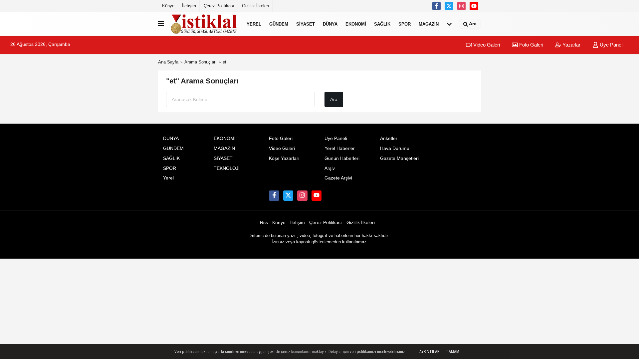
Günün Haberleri (341, 158)
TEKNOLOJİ (227, 168)
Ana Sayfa (168, 62)
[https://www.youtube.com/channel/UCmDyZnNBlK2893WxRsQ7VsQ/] (474, 6)
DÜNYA (330, 23)
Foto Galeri (530, 45)
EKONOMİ (355, 23)
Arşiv (329, 168)
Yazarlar (570, 45)
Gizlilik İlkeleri (255, 5)
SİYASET (305, 23)
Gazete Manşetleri (399, 158)
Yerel (254, 23)
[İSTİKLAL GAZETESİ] (204, 24)
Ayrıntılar (429, 351)
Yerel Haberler (339, 148)
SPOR (404, 23)
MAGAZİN (429, 23)
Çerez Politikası (219, 5)
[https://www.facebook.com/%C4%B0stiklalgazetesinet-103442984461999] (436, 6)
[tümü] (449, 24)
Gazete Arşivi (338, 178)
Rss (264, 222)
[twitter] (449, 6)
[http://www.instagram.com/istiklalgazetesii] (461, 6)
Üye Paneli (610, 45)
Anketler (388, 138)
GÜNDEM (278, 23)
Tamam (452, 351)
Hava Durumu (394, 148)
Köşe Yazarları (284, 158)
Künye (168, 5)
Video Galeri (486, 45)
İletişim (189, 5)
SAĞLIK (382, 23)
